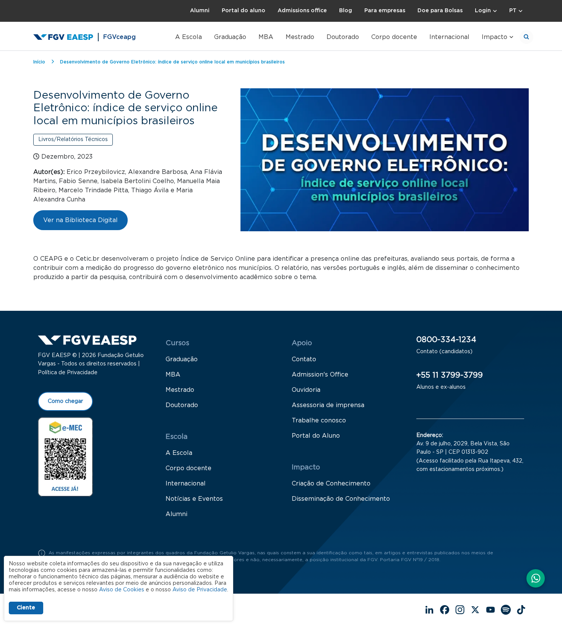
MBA (265, 37)
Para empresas (384, 10)
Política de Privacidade (67, 372)
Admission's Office (320, 375)
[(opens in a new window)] (65, 456)
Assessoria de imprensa (328, 405)
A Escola (188, 37)
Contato (304, 359)
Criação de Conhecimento (331, 484)
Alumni (200, 10)
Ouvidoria (306, 390)
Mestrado (300, 37)
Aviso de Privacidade (199, 590)
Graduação (230, 37)
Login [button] (483, 10)
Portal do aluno (243, 10)
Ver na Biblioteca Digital (80, 220)
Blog (345, 10)
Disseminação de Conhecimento (341, 499)
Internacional (449, 37)
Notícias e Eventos (194, 499)
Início (39, 62)
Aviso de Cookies (121, 590)
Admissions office (302, 10)
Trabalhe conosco (319, 420)
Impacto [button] (494, 37)
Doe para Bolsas (440, 10)
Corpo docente (394, 37)
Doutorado (342, 37)
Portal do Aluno (316, 436)
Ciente (26, 607)
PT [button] (513, 10)
